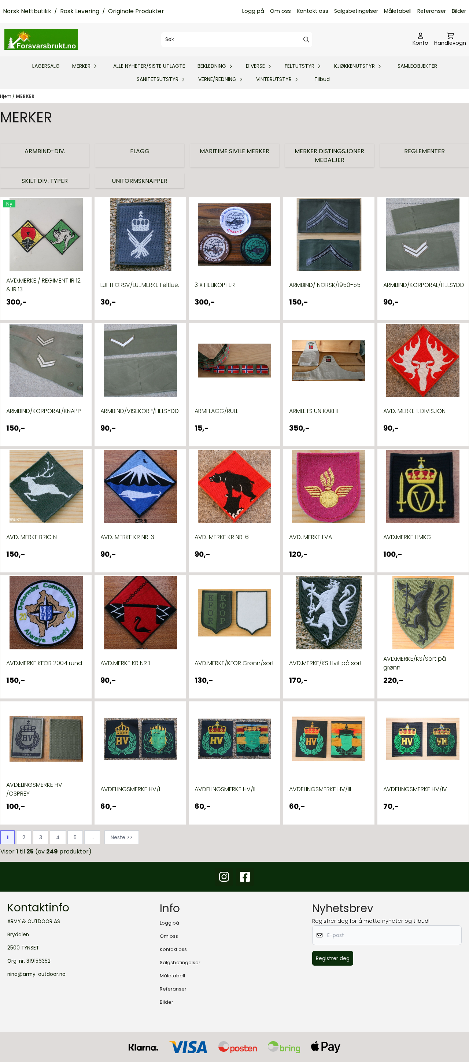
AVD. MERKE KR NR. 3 (127, 537)
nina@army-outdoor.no (36, 974)
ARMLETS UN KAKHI (313, 411)
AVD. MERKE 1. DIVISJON (414, 411)
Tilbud (322, 79)
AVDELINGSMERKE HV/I (130, 789)
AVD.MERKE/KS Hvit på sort (325, 663)
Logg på (253, 11)
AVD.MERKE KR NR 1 (125, 663)
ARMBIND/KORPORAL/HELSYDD (423, 285)
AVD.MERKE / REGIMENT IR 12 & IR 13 (43, 285)
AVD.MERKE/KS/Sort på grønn (414, 663)
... (92, 837)
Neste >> (122, 837)
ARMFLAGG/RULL (216, 411)
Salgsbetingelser (356, 11)
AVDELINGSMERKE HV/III (320, 789)
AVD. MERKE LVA (310, 537)
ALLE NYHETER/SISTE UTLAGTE (149, 66)
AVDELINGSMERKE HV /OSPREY (34, 789)
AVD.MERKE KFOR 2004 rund (44, 663)
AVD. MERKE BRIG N (31, 537)
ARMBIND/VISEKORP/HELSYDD (139, 411)
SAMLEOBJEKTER (417, 66)
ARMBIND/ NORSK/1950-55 (325, 285)
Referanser (431, 11)
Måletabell (397, 11)
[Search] (306, 39)
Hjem (6, 96)
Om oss (280, 11)
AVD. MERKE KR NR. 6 (222, 537)
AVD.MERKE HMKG (407, 537)
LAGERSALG (46, 66)
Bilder (459, 11)
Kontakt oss (312, 11)
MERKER (25, 96)
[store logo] (41, 39)
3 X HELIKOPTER (215, 285)
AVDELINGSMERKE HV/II (225, 789)
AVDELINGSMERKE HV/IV (415, 789)
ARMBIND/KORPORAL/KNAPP (43, 411)
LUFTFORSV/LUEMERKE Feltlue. (139, 285)
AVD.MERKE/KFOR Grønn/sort (234, 663)
